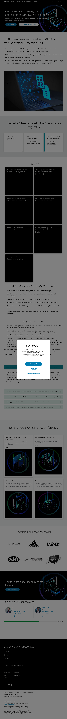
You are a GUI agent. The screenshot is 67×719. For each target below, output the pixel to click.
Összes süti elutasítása (33, 369)
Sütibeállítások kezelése (33, 373)
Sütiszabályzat (41, 357)
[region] (33, 359)
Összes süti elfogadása (33, 364)
